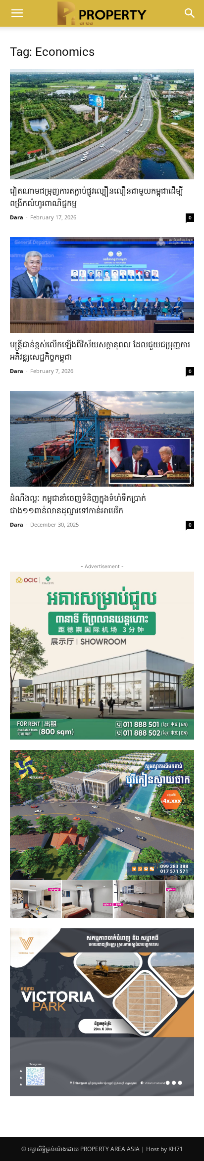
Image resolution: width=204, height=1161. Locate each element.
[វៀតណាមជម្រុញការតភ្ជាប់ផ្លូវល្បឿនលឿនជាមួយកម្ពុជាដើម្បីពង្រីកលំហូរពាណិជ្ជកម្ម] (102, 124)
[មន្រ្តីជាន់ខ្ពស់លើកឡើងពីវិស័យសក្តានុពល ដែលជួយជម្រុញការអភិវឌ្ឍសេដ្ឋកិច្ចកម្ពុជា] (102, 285)
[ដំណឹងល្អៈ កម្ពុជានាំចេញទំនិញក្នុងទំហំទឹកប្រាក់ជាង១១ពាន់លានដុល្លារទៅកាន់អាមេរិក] (102, 439)
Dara (16, 217)
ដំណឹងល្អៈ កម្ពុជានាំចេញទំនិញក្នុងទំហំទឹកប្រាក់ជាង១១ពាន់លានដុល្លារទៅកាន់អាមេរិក (78, 505)
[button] (17, 13)
